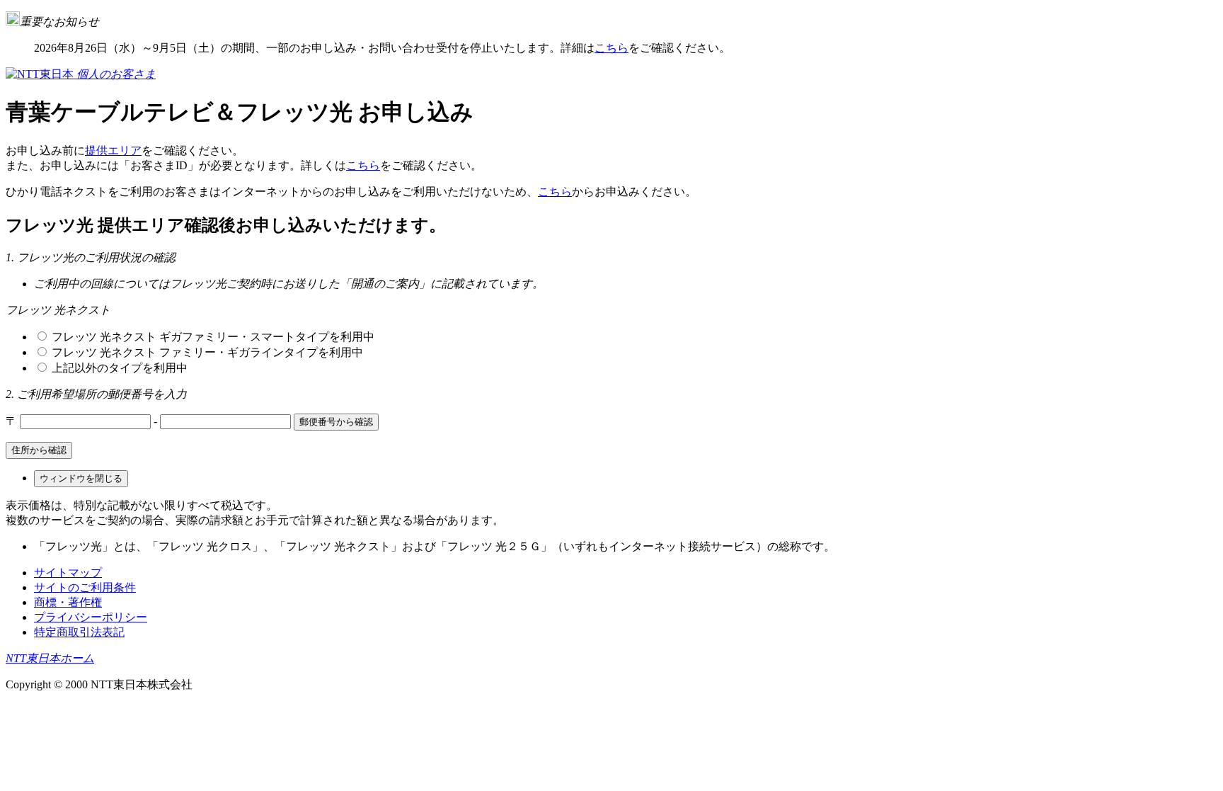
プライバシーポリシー (90, 617)
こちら (611, 48)
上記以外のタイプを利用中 (118, 368)
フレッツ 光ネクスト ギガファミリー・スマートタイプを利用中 (211, 337)
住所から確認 (39, 450)
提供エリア (113, 150)
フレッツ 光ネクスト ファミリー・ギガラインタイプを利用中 (206, 352)
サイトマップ (68, 573)
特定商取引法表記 (79, 632)
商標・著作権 (68, 602)
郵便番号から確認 (336, 421)
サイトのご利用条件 (85, 587)
